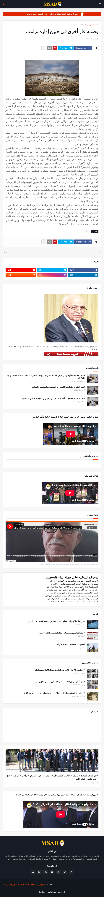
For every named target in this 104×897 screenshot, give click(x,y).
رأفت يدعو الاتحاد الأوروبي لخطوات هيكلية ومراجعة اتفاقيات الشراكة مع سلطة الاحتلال (65, 564)
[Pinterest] (55, 48)
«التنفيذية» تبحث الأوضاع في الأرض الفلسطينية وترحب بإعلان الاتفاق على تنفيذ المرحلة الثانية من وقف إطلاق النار (45, 376)
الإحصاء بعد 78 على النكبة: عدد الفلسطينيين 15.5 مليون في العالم (60, 670)
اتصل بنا (42, 892)
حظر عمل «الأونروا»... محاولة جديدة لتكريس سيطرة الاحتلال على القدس (56, 621)
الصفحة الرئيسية (92, 24)
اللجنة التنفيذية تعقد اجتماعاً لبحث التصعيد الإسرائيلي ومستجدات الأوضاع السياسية (53, 398)
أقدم (5, 252)
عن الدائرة (52, 892)
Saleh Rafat (94, 564)
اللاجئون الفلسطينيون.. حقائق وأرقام (71, 644)
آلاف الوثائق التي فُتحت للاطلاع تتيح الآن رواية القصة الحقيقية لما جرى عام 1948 (54, 693)
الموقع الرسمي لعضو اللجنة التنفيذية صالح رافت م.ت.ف (24, 884)
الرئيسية (61, 892)
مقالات (82, 24)
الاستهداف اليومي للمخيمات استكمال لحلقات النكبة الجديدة (62, 633)
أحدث (98, 252)
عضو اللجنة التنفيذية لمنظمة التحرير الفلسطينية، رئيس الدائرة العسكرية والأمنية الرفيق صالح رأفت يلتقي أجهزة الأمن (52, 777)
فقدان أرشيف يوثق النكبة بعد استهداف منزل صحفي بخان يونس (60, 681)
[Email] (49, 48)
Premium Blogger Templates (86, 889)
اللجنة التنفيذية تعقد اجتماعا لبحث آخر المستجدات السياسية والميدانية (58, 387)
